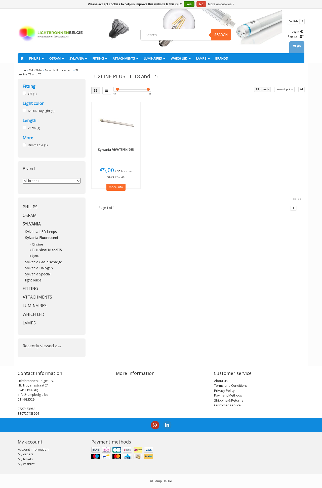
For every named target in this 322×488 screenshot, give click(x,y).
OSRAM (55, 58)
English (293, 21)
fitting (99, 58)
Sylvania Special (38, 274)
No (201, 4)
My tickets (25, 459)
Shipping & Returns (228, 400)
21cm (34, 128)
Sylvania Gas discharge (43, 262)
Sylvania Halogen (39, 268)
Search (221, 34)
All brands (262, 89)
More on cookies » (221, 4)
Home (22, 70)
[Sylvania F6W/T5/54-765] (116, 123)
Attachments (124, 58)
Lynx (35, 256)
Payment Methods (228, 395)
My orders (25, 454)
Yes (189, 4)
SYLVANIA (77, 58)
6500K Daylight (41, 111)
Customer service (227, 405)
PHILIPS (35, 58)
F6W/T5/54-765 (116, 149)
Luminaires (153, 58)
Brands (221, 58)
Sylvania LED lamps (41, 231)
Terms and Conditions (231, 385)
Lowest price (284, 89)
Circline (37, 244)
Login (296, 31)
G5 (32, 93)
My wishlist (26, 464)
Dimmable (38, 145)
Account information (33, 449)
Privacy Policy (224, 390)
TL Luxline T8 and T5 (47, 250)
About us (221, 380)
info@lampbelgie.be (33, 394)
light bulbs (33, 280)
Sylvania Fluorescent (58, 70)
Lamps (201, 58)
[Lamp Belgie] (50, 34)
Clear (58, 346)
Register (294, 36)
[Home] (22, 58)
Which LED (179, 58)
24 (301, 89)
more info (116, 187)
